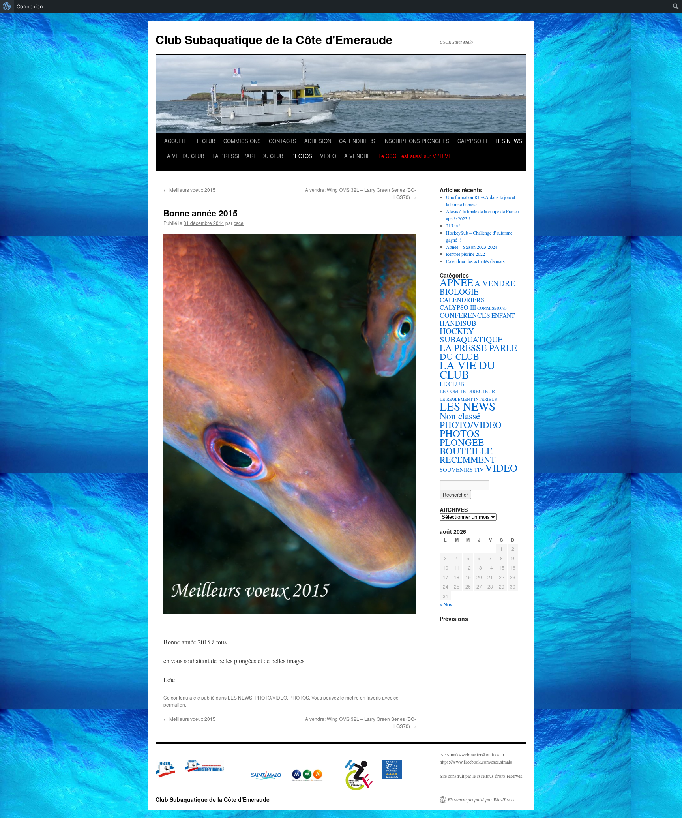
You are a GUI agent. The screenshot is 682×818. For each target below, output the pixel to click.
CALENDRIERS (357, 140)
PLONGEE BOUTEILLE (466, 446)
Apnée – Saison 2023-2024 (471, 247)
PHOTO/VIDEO (271, 697)
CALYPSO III (472, 140)
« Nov (446, 604)
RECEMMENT (468, 459)
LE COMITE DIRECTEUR (467, 391)
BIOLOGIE (459, 291)
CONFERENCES (465, 315)
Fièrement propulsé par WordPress (481, 799)
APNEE (456, 282)
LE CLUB (204, 140)
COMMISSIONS (242, 140)
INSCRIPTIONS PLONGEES (416, 140)
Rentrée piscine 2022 (465, 254)
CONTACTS (282, 140)
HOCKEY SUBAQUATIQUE (471, 335)
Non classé (460, 415)
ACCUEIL (175, 140)
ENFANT (503, 315)
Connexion (30, 6)
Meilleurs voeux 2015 (189, 189)
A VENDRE (357, 155)
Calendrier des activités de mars (475, 261)
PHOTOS (301, 155)
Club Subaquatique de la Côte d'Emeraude (274, 39)
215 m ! (453, 225)
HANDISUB (458, 323)
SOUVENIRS (456, 469)
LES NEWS (508, 140)
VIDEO (328, 155)
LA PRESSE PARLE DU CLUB (247, 155)
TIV (479, 469)
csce (239, 223)
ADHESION (317, 140)
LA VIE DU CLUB (184, 155)
